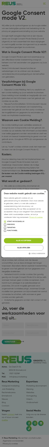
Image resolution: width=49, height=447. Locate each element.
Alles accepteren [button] (23, 240)
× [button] (45, 192)
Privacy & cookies (36, 217)
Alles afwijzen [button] (23, 248)
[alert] (24, 223)
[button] (24, 253)
